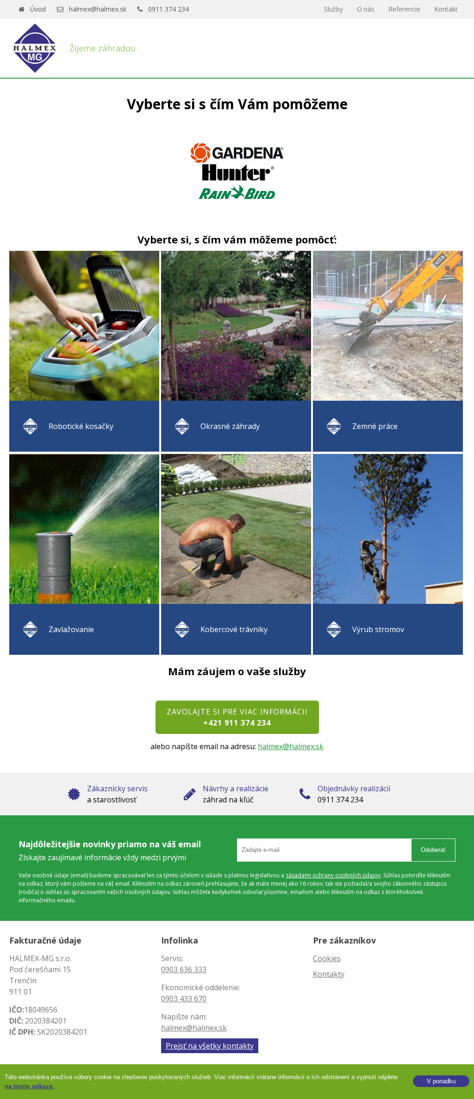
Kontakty (328, 974)
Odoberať (433, 849)
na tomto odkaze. (29, 1086)
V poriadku (441, 1081)
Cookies (327, 958)
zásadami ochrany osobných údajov (333, 875)
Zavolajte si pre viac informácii (237, 717)
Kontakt (446, 9)
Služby (333, 9)
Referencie (404, 9)
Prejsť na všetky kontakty (210, 1046)
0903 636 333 (183, 969)
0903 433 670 (183, 998)
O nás (365, 9)
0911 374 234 (168, 9)
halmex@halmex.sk (97, 9)
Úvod (38, 9)
